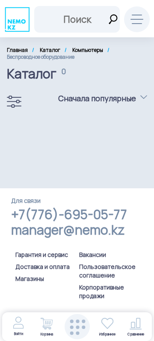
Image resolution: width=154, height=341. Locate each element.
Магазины (29, 279)
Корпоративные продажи (101, 291)
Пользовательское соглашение (107, 271)
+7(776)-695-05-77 (69, 214)
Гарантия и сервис (41, 254)
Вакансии (92, 254)
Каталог (50, 50)
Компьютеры (87, 50)
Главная (17, 50)
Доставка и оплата (42, 267)
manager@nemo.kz (67, 230)
